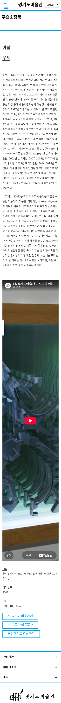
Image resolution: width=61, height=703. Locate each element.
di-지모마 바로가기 (20, 616)
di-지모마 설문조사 (20, 625)
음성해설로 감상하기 (21, 634)
